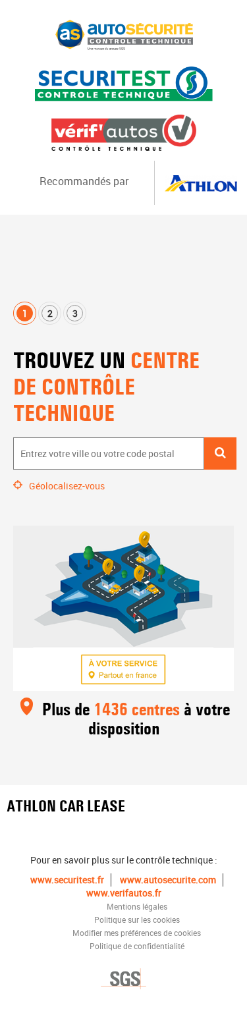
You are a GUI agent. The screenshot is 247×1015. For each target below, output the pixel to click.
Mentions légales (137, 906)
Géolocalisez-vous (67, 486)
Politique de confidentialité (137, 946)
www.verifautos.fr (123, 893)
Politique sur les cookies (137, 919)
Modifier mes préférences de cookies (136, 932)
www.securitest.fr (67, 879)
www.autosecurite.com (168, 879)
